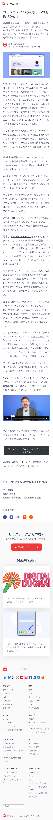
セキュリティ (33, 796)
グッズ (5, 761)
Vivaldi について (34, 772)
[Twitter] (17, 677)
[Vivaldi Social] (5, 677)
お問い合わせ (33, 754)
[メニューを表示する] (49, 4)
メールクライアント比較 (12, 729)
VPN (30, 704)
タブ (30, 693)
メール (6, 217)
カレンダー (17, 217)
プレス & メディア (10, 772)
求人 (30, 779)
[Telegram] (38, 677)
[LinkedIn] (34, 677)
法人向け (6, 700)
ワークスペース (34, 697)
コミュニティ (8, 747)
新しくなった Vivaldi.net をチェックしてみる (26, 450)
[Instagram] (26, 677)
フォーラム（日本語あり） (13, 750)
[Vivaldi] (10, 4)
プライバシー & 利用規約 (38, 793)
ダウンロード (8, 708)
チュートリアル (34, 747)
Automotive (7, 704)
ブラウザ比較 (33, 708)
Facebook (16, 497)
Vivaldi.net (40, 84)
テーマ (37, 301)
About (6, 377)
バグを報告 (32, 750)
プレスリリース (9, 776)
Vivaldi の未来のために (12, 758)
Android (6, 693)
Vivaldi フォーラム (21, 236)
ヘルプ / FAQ (33, 743)
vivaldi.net (8, 225)
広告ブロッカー (34, 700)
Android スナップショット (38, 729)
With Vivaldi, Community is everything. (28, 481)
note (39, 497)
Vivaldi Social (8, 743)
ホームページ (37, 336)
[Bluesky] (9, 677)
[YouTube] (21, 677)
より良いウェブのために (37, 783)
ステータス (35, 816)
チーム (31, 776)
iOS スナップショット (37, 732)
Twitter (6, 497)
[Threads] (13, 677)
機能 (30, 690)
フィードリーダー (34, 217)
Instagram (29, 497)
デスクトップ (8, 690)
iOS (4, 697)
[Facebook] (30, 677)
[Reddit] (42, 677)
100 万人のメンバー (33, 119)
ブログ (31, 719)
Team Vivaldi (18, 44)
